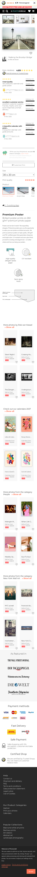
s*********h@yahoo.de (12, 136)
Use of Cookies (9, 794)
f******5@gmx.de (11, 114)
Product (5, 185)
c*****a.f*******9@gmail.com (14, 90)
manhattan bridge (10, 641)
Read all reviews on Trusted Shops (17, 73)
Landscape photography (13, 838)
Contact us (7, 779)
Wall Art (6, 808)
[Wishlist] (29, 11)
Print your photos (10, 811)
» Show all (9, 327)
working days (12, 205)
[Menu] (3, 11)
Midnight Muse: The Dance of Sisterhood (10, 522)
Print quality (7, 180)
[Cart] (33, 11)
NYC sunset (9, 606)
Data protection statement (14, 789)
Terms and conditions (12, 786)
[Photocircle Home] (18, 11)
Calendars (7, 813)
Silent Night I (10, 355)
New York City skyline (26, 641)
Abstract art (8, 835)
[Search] (7, 11)
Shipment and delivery (12, 781)
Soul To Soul (26, 557)
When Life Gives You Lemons (26, 522)
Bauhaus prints (9, 830)
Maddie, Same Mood (10, 557)
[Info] (4, 189)
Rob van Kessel (14, 59)
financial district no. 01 (26, 606)
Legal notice (8, 791)
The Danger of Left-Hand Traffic (10, 390)
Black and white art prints (13, 828)
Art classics (7, 833)
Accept (31, 871)
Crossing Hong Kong (26, 355)
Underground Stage (26, 390)
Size (4, 171)
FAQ (5, 784)
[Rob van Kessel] (4, 58)
